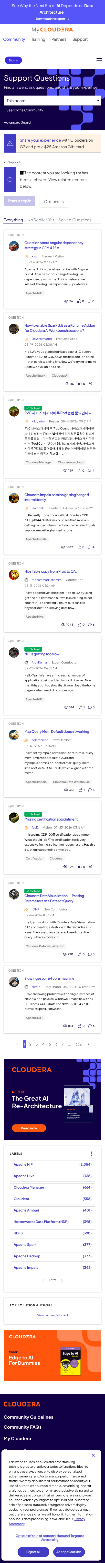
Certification (34, 858)
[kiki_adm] (14, 411)
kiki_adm (38, 421)
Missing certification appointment (51, 819)
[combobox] (52, 110)
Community (14, 39)
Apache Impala (36, 539)
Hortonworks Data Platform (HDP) (41, 1221)
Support (80, 39)
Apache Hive (34, 616)
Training (38, 39)
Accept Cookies (69, 1552)
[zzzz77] (14, 982)
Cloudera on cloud (71, 462)
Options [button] (51, 201)
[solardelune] (14, 735)
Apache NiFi (34, 293)
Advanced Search (18, 122)
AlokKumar (39, 662)
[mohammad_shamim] (14, 575)
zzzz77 (36, 987)
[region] (51, 1505)
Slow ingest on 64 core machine (49, 978)
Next (61, 1280)
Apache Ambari (26, 1210)
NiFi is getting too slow (41, 654)
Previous (44, 1280)
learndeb (38, 508)
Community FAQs (23, 1427)
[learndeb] (14, 498)
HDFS (18, 1233)
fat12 (35, 827)
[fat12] (14, 818)
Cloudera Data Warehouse (71, 782)
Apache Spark (35, 375)
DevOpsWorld (42, 339)
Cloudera (56, 858)
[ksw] (14, 246)
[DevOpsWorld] (14, 329)
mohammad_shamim (47, 580)
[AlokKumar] (14, 652)
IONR (35, 909)
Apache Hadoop (27, 1256)
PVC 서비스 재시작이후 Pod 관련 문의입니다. (58, 412)
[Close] (93, 1455)
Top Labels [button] (90, 1150)
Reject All (33, 1552)
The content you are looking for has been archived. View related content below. (54, 179)
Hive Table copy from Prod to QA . (50, 571)
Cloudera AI (60, 375)
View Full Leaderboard (52, 1315)
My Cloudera (17, 1438)
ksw (34, 256)
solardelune (40, 740)
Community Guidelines (28, 1417)
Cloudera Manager (39, 462)
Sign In (13, 60)
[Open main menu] (99, 60)
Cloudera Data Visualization (45, 946)
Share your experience (41, 140)
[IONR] (14, 894)
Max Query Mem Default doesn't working (56, 731)
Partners (59, 39)
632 (78, 1044)
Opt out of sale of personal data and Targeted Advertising (50, 1538)
